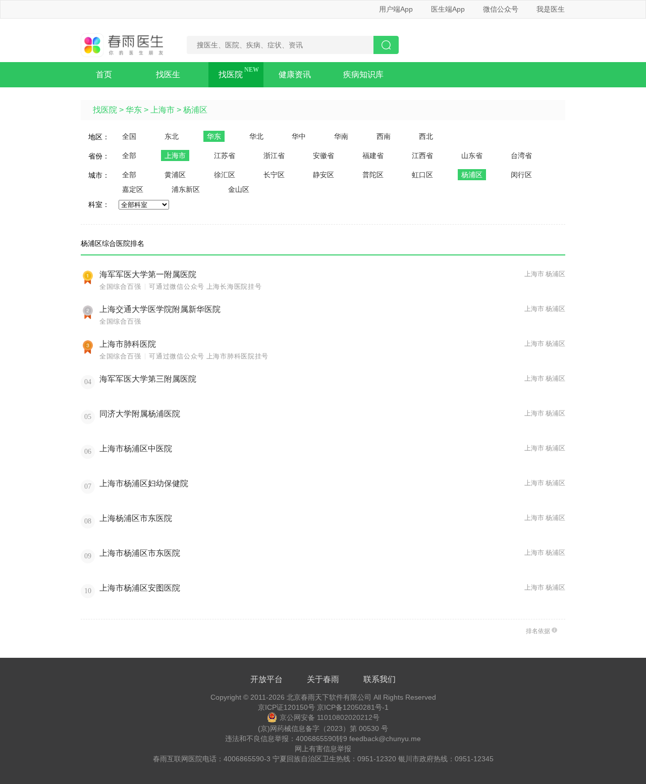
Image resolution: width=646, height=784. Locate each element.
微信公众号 (500, 9)
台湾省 (521, 155)
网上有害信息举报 (323, 749)
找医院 (231, 74)
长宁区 (274, 175)
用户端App (396, 9)
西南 (383, 136)
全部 (129, 155)
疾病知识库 (363, 74)
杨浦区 (195, 110)
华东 (134, 110)
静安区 (323, 175)
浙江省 (274, 155)
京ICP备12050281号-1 (353, 707)
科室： (99, 204)
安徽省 (323, 155)
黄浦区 (175, 175)
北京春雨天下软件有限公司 (329, 697)
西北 (426, 136)
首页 (104, 74)
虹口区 (422, 175)
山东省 (471, 155)
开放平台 (266, 679)
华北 (256, 136)
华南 (341, 136)
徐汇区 (224, 175)
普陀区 (373, 175)
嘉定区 (132, 189)
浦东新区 (186, 189)
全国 (129, 136)
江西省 (422, 155)
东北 (172, 136)
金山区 (238, 189)
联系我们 (379, 679)
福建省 (373, 155)
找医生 (168, 74)
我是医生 (550, 9)
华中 (299, 136)
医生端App (448, 9)
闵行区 (521, 175)
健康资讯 (295, 74)
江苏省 (224, 155)
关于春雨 (323, 679)
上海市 (162, 110)
